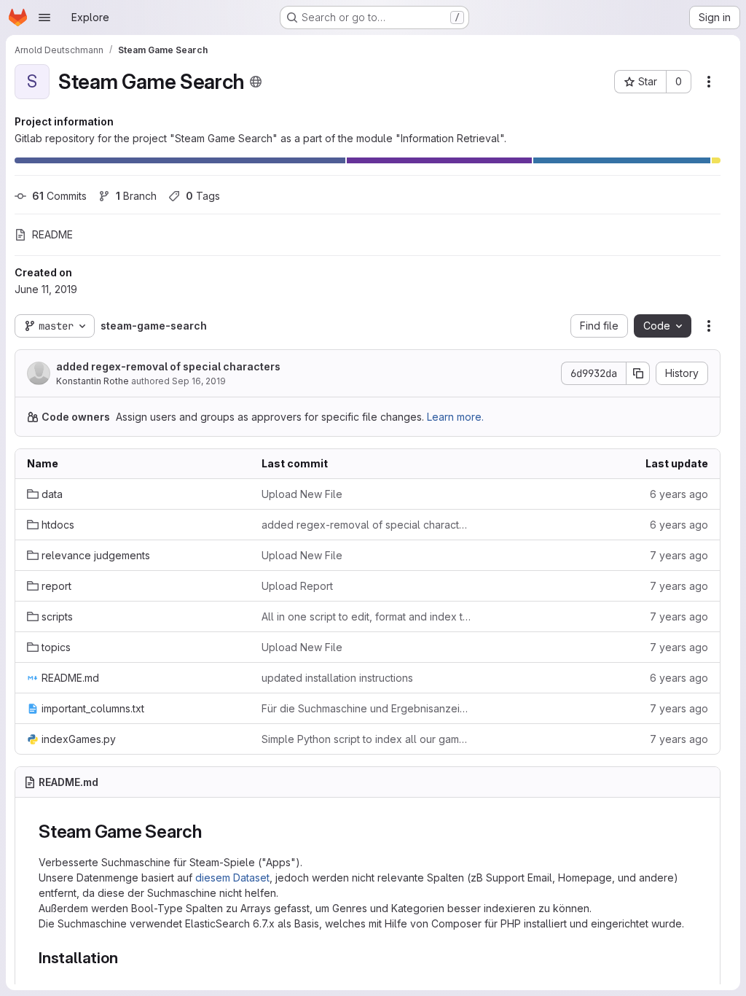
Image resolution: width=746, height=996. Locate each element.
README (52, 234)
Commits (59, 196)
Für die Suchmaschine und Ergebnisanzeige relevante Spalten (367, 708)
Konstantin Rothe (92, 381)
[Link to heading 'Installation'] (125, 958)
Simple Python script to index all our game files (367, 739)
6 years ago (679, 494)
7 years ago (679, 555)
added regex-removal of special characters (168, 366)
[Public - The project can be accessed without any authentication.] (256, 81)
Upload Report (297, 586)
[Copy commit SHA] (638, 373)
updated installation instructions (337, 678)
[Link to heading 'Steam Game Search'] (211, 831)
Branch (136, 196)
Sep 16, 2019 (199, 381)
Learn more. (455, 417)
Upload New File (302, 494)
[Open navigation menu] (44, 17)
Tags (203, 196)
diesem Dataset (232, 877)
